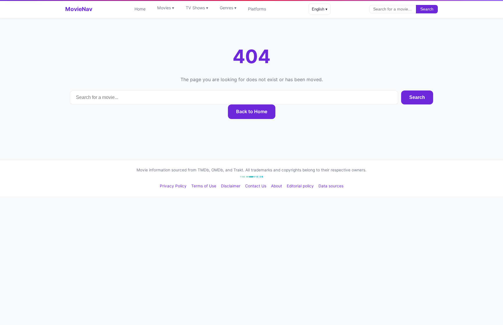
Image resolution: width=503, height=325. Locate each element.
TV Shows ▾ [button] (197, 7)
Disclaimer (230, 186)
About (276, 186)
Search (426, 9)
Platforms (257, 8)
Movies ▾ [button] (165, 7)
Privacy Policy (173, 186)
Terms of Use (203, 186)
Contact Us (255, 186)
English (319, 9)
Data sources (330, 186)
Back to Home (251, 111)
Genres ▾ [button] (228, 7)
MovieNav (78, 9)
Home (140, 8)
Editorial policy (300, 186)
